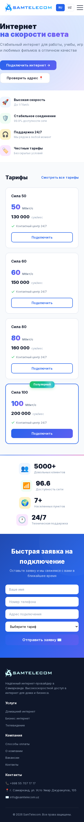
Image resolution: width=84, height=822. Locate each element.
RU (60, 7)
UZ (70, 7)
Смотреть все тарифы (60, 177)
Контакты (11, 764)
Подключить (42, 237)
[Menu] (80, 7)
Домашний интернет (20, 711)
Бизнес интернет (17, 718)
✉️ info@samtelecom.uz (22, 797)
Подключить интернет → (28, 65)
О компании (14, 751)
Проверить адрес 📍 (25, 78)
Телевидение (15, 725)
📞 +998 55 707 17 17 (20, 783)
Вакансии (12, 757)
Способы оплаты (17, 744)
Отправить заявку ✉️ (42, 640)
